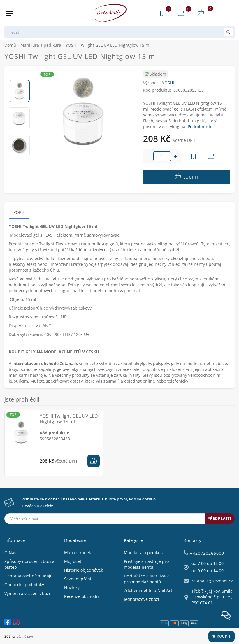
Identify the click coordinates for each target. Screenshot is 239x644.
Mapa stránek (77, 552)
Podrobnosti (199, 126)
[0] (182, 14)
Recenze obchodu (81, 596)
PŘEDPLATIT (220, 518)
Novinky (72, 587)
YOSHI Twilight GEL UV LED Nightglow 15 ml (69, 419)
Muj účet (72, 561)
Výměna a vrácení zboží (27, 593)
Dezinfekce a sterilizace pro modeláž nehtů (147, 578)
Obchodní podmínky (24, 584)
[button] (19, 75)
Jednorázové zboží (141, 599)
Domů (10, 45)
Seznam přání (77, 579)
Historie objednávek (83, 570)
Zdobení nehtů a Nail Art (148, 590)
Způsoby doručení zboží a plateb (29, 564)
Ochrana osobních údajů (28, 576)
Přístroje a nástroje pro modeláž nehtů (146, 564)
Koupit (223, 636)
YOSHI (168, 82)
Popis (19, 212)
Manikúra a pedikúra (144, 552)
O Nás (10, 552)
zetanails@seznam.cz (212, 581)
